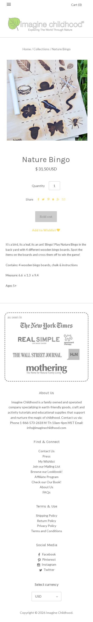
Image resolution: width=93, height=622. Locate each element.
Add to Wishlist (44, 230)
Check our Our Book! (46, 482)
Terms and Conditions (46, 531)
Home (27, 49)
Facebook (49, 554)
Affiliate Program (46, 477)
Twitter (49, 570)
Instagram (49, 564)
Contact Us (46, 451)
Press (46, 456)
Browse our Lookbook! (47, 472)
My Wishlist (46, 461)
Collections (41, 49)
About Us (46, 487)
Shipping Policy (46, 515)
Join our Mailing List (46, 466)
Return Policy (46, 521)
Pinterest (49, 559)
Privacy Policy (46, 526)
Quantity (38, 186)
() (76, 5)
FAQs (47, 492)
